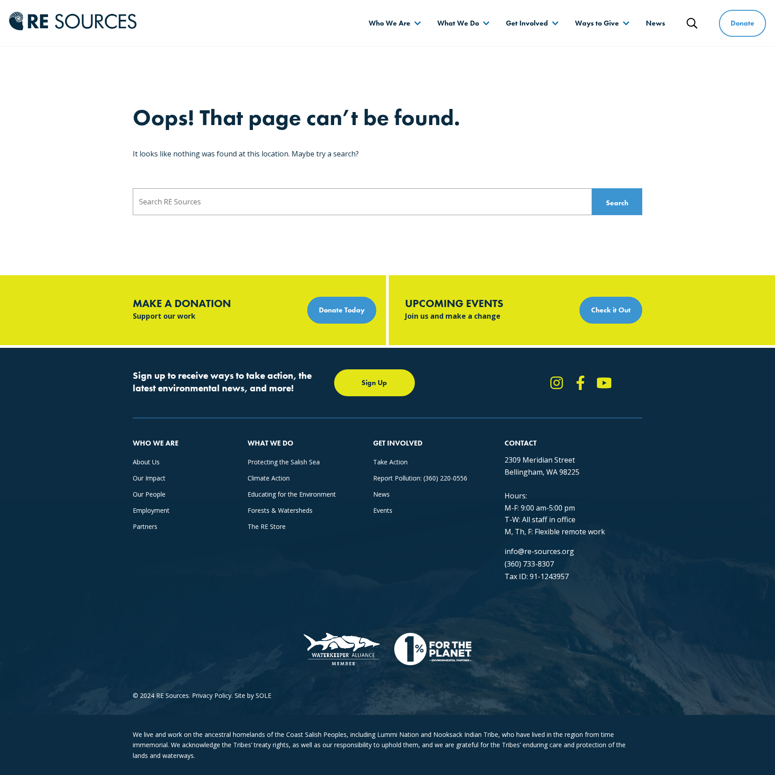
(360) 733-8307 (529, 564)
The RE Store (267, 526)
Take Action (390, 462)
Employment (151, 510)
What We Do (458, 23)
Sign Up (374, 382)
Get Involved (527, 23)
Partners (145, 526)
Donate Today (342, 310)
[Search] (692, 23)
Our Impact (149, 478)
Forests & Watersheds (280, 510)
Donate (742, 23)
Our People (149, 494)
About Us (146, 462)
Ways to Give (597, 23)
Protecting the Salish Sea (284, 462)
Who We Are (389, 23)
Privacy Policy (211, 695)
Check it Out (611, 310)
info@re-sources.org (539, 551)
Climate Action (269, 478)
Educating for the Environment (292, 494)
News (655, 23)
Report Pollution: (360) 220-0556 (420, 478)
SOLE (263, 695)
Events (382, 510)
